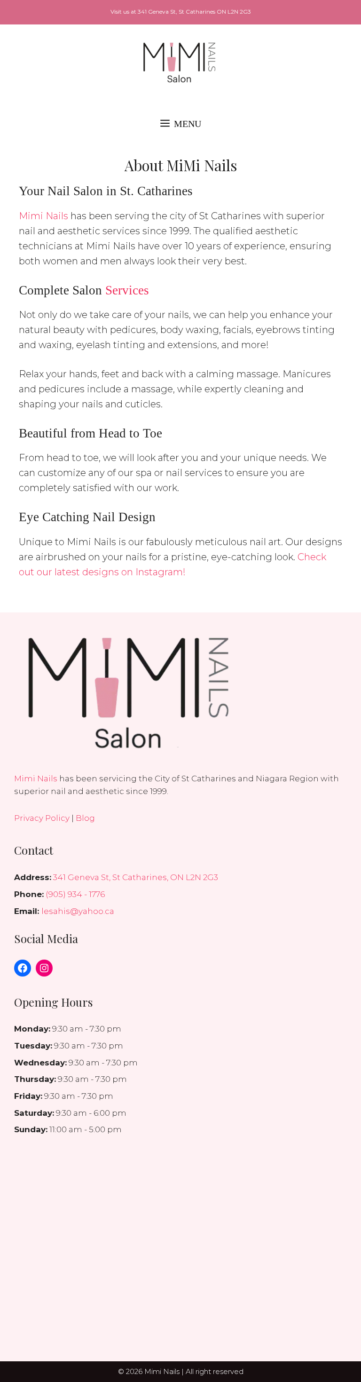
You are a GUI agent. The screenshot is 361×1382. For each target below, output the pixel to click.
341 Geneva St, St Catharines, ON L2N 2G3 (135, 877)
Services (127, 290)
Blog (85, 818)
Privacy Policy (42, 818)
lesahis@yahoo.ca (77, 911)
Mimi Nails (43, 216)
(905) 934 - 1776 (75, 894)
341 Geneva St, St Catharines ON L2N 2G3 (194, 11)
